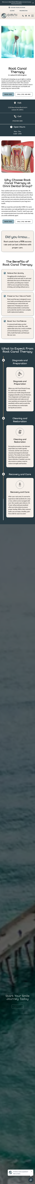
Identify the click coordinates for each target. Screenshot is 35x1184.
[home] (9, 16)
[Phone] (23, 16)
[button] (32, 16)
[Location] (29, 16)
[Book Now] (26, 16)
